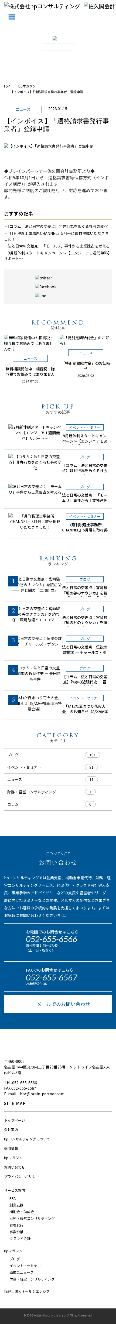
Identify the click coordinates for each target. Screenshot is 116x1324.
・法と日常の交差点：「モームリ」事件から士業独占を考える (57, 246)
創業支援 (16, 1205)
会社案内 (11, 1129)
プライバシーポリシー (21, 1176)
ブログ (13, 754)
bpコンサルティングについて (27, 1138)
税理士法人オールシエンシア (27, 1291)
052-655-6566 (51, 939)
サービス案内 (14, 1190)
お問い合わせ (14, 1167)
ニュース (14, 779)
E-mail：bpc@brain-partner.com (34, 1093)
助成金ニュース (21, 1272)
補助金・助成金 (21, 1211)
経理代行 (16, 1225)
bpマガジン (13, 1157)
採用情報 (11, 1148)
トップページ (14, 1120)
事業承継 (16, 1231)
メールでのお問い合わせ (63, 1003)
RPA (12, 1198)
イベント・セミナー (24, 767)
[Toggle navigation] (11, 17)
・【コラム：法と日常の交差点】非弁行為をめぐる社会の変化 (56, 226)
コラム (13, 804)
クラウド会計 (19, 1238)
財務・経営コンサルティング (31, 791)
